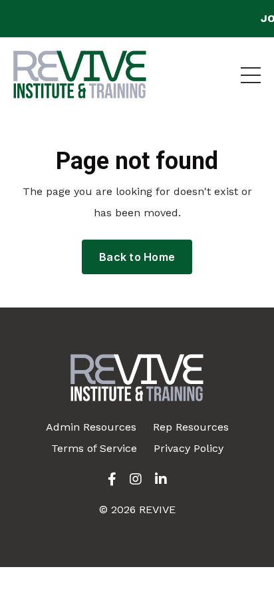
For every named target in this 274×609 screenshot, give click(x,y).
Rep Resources (191, 427)
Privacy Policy (188, 448)
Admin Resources (91, 427)
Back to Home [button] (137, 257)
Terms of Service (94, 448)
